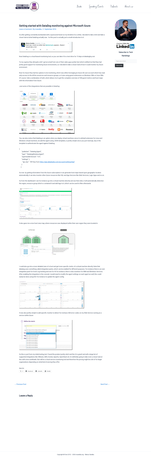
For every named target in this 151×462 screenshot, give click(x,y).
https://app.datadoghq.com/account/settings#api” (57, 162)
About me (129, 6)
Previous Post (20, 384)
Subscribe (119, 65)
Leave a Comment (25, 29)
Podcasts (114, 6)
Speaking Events (96, 6)
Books (79, 6)
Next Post (105, 384)
